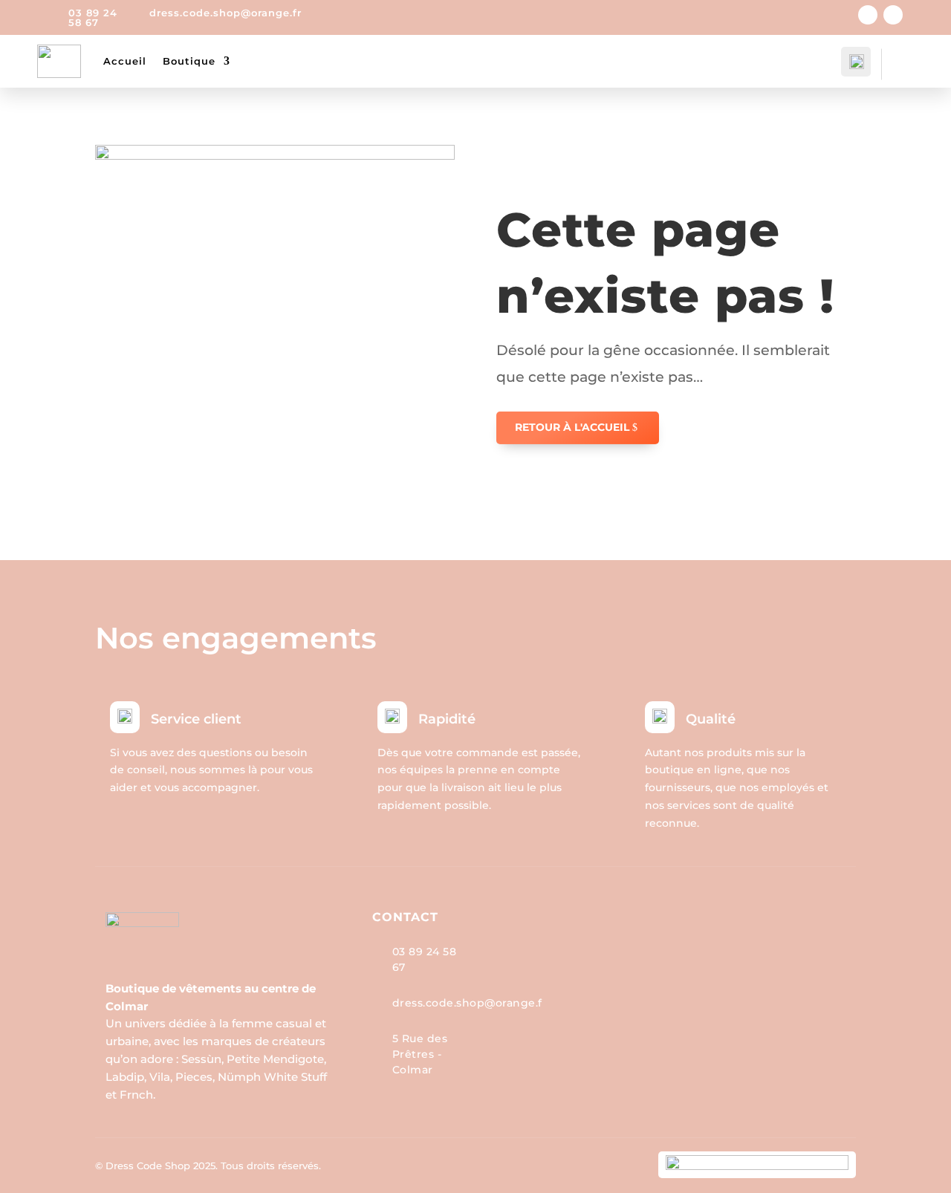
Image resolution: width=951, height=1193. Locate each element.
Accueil (124, 61)
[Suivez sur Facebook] (867, 15)
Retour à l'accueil (572, 427)
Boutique (189, 61)
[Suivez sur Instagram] (893, 15)
